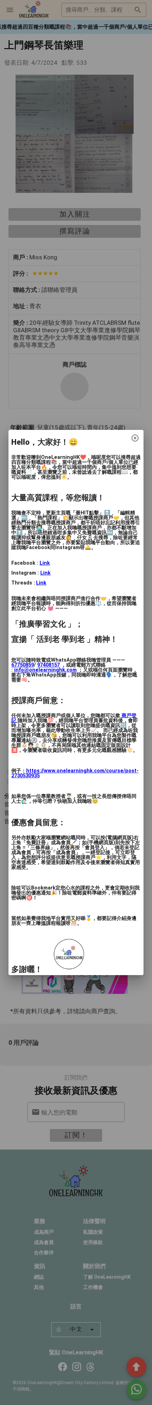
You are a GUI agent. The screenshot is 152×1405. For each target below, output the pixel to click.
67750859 (22, 665)
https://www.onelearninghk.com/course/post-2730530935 (75, 773)
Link (45, 563)
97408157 (48, 665)
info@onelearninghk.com (45, 670)
